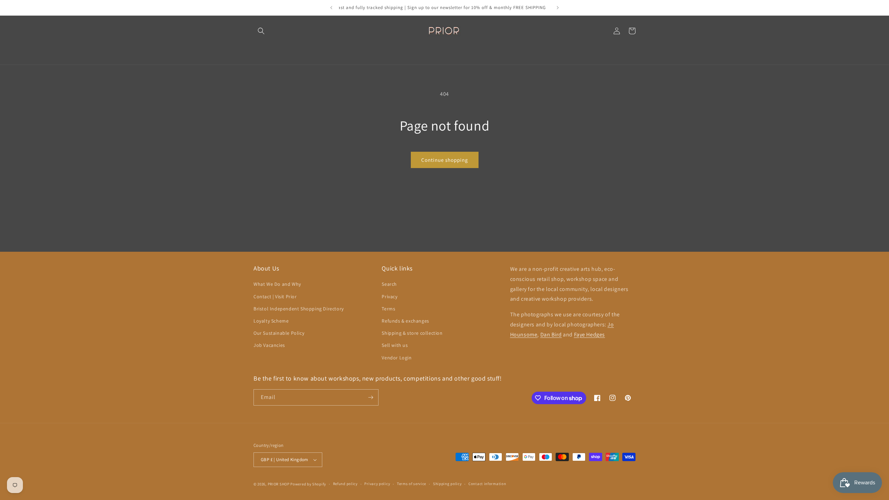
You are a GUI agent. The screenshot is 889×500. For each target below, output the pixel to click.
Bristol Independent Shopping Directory (299, 309)
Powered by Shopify (308, 484)
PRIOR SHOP (279, 484)
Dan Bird (551, 334)
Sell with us (395, 345)
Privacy (389, 296)
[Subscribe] (370, 397)
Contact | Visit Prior (275, 296)
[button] (261, 31)
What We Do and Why (277, 284)
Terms (388, 309)
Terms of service (411, 483)
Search (389, 284)
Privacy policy (377, 483)
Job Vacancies (269, 345)
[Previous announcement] (331, 7)
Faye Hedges (589, 334)
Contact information (487, 483)
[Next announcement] (557, 7)
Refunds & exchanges (405, 321)
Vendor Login (397, 358)
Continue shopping (444, 160)
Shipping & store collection (412, 333)
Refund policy (345, 483)
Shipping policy (447, 483)
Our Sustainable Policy (279, 333)
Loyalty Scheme (271, 321)
